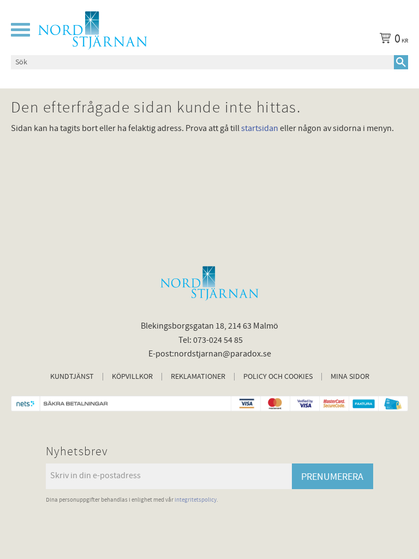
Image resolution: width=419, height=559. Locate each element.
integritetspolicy (196, 500)
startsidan (259, 128)
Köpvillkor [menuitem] (132, 376)
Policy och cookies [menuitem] (278, 376)
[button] (20, 29)
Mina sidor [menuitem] (350, 376)
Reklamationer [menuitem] (198, 376)
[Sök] (401, 62)
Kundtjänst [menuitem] (72, 376)
